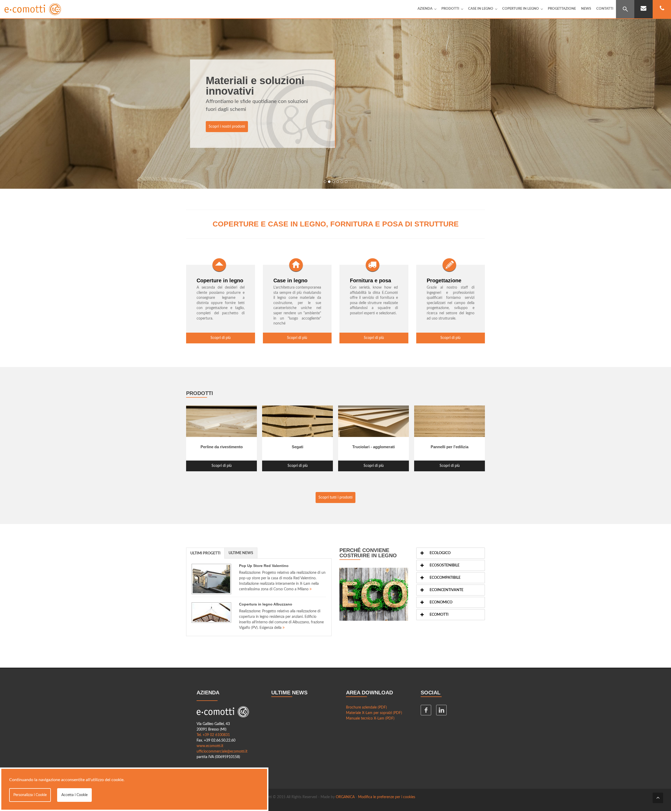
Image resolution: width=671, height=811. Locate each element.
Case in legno (480, 8)
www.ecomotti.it (210, 746)
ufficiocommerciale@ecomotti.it (222, 751)
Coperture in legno (520, 8)
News (586, 8)
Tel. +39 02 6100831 (213, 735)
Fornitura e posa (370, 280)
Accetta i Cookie (74, 795)
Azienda (425, 8)
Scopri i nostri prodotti (227, 126)
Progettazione (562, 8)
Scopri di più (220, 338)
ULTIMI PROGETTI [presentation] (205, 553)
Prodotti (450, 8)
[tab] (205, 553)
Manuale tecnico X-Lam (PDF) (370, 718)
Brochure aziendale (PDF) (366, 707)
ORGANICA (345, 797)
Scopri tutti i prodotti (335, 497)
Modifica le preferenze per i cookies (386, 797)
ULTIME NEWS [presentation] (241, 553)
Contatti (604, 8)
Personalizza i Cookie (30, 795)
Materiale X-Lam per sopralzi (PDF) (374, 713)
